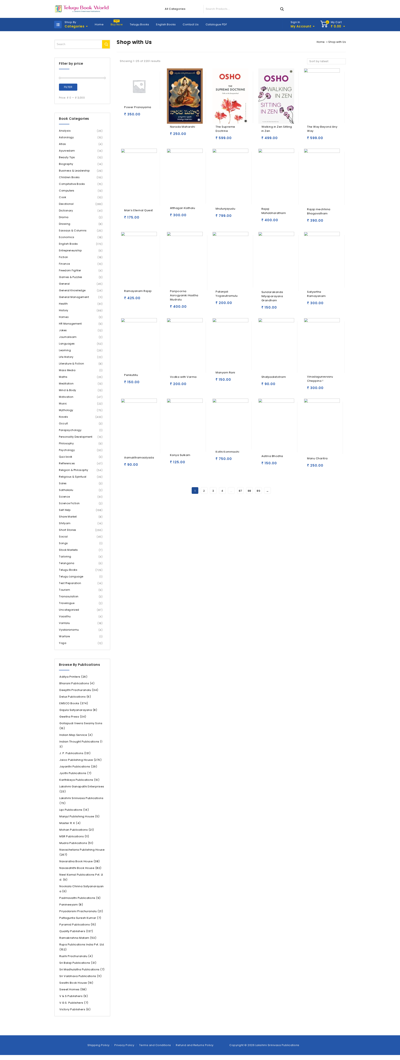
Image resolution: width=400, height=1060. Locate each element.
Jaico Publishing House (80, 760)
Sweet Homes (72, 989)
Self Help (65, 510)
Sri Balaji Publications (77, 963)
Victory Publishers (74, 1009)
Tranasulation (69, 596)
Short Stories (67, 530)
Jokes (63, 330)
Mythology (66, 410)
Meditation (66, 383)
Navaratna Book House (79, 861)
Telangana (66, 563)
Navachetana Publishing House (82, 852)
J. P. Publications (74, 753)
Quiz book (65, 456)
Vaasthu (65, 616)
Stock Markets (68, 550)
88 (249, 491)
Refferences (67, 463)
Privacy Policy (124, 1045)
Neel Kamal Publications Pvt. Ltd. (81, 877)
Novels (63, 417)
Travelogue (66, 603)
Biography (66, 164)
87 (240, 491)
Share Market (68, 516)
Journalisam (68, 337)
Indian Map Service (75, 735)
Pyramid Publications (77, 925)
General (64, 283)
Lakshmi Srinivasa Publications (81, 800)
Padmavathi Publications (80, 898)
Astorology (66, 137)
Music (63, 403)
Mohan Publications (76, 830)
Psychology (67, 450)
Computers (66, 190)
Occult (63, 423)
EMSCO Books (73, 703)
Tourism (64, 590)
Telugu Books (139, 24)
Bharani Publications (76, 683)
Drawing (64, 224)
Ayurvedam (67, 150)
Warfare (64, 636)
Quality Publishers (76, 931)
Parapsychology (70, 430)
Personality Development (75, 437)
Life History (66, 357)
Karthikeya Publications (79, 780)
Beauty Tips (67, 157)
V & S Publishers (73, 996)
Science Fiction (69, 503)
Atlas (62, 144)
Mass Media (67, 370)
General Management (74, 297)
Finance (64, 264)
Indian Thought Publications (80, 744)
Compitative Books (72, 184)
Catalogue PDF (216, 24)
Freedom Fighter (70, 270)
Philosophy (66, 443)
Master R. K (70, 823)
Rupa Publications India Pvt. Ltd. (82, 947)
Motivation (66, 397)
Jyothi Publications (75, 773)
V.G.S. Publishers (73, 1003)
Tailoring (65, 556)
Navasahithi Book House (80, 868)
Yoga (62, 643)
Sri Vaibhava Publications (80, 976)
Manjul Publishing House (79, 816)
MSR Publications (74, 836)
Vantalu (64, 623)
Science (64, 496)
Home (99, 24)
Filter (68, 87)
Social (63, 536)
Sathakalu (66, 490)
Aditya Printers (73, 677)
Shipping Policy (99, 1045)
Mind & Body (67, 390)
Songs (63, 543)
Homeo (64, 317)
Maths (63, 377)
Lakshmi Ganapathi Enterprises (81, 788)
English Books (166, 24)
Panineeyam (71, 905)
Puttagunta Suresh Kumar (80, 918)
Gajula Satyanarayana (78, 710)
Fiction (63, 257)
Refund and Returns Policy (195, 1045)
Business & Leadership (74, 170)
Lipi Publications (74, 810)
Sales (63, 483)
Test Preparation (70, 583)
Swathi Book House (76, 983)
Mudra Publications (76, 843)
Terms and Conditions (155, 1045)
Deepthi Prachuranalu (78, 690)
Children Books (69, 177)
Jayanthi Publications (78, 766)
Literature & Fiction (71, 363)
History (63, 310)
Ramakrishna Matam (77, 938)
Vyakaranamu (69, 629)
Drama (64, 217)
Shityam (65, 523)
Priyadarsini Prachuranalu (81, 911)
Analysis (65, 130)
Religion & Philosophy (73, 470)
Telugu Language (71, 576)
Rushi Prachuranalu (76, 956)
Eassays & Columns (73, 230)
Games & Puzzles (70, 277)
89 (258, 491)
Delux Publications (75, 697)
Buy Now (117, 24)
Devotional (66, 204)
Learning (65, 350)
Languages (67, 343)
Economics (66, 237)
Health (63, 303)
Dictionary (66, 210)
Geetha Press (72, 717)
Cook (62, 197)
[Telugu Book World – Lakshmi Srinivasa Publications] (82, 9)
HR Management (70, 323)
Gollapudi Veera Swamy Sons (80, 725)
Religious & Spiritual (72, 476)
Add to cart (128, 116)
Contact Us (191, 24)
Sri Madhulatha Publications (82, 969)
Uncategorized (69, 610)
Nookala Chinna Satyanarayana (81, 888)
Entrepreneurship (70, 250)
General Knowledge (72, 290)
